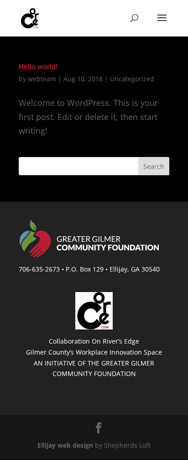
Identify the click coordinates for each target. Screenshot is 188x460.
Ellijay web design (65, 445)
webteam (42, 78)
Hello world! (38, 67)
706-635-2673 (39, 269)
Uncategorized (132, 78)
